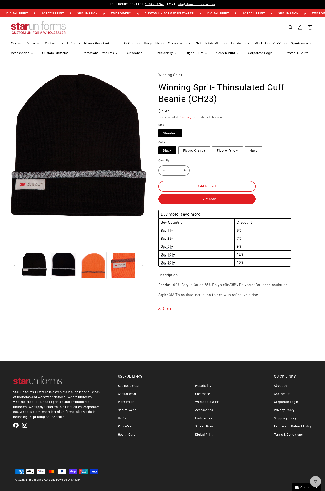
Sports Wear (127, 410)
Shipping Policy (285, 418)
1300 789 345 (154, 4)
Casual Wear (127, 394)
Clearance (202, 394)
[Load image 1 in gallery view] (34, 265)
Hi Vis (122, 418)
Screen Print (204, 426)
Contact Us (282, 394)
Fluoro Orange (194, 150)
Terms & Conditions (288, 434)
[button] (24, 43)
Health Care (127, 434)
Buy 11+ (167, 231)
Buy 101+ (168, 254)
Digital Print (204, 434)
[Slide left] (15, 265)
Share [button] (167, 308)
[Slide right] (142, 265)
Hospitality (203, 385)
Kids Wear (125, 426)
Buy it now (207, 199)
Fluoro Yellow (227, 150)
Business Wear (129, 385)
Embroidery (203, 418)
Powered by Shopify (68, 479)
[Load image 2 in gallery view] (63, 265)
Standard (170, 133)
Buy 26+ (167, 239)
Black (167, 150)
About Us (281, 385)
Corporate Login (286, 402)
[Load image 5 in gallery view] (122, 265)
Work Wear (126, 402)
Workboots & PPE (208, 402)
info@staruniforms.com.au (196, 4)
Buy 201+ (168, 262)
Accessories (204, 410)
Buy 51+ (167, 246)
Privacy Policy (284, 410)
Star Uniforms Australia (40, 479)
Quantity (163, 160)
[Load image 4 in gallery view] (93, 265)
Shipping (186, 117)
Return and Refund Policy (293, 426)
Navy (254, 150)
